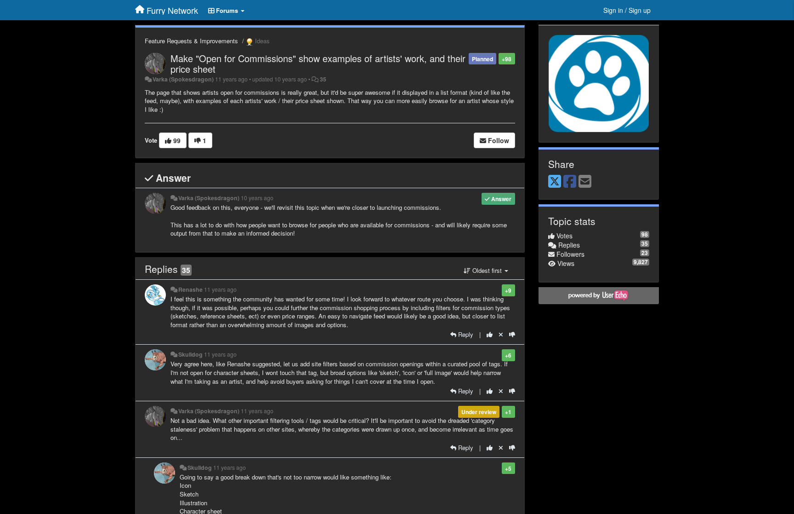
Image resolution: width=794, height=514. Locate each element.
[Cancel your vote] (501, 334)
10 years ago (257, 198)
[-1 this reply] (512, 334)
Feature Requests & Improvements (191, 40)
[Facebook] (569, 182)
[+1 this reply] (490, 334)
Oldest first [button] (487, 270)
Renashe (190, 289)
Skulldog (190, 354)
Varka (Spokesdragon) (183, 79)
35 (323, 79)
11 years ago (220, 289)
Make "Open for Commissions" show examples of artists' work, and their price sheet (317, 63)
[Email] (584, 182)
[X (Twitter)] (554, 182)
